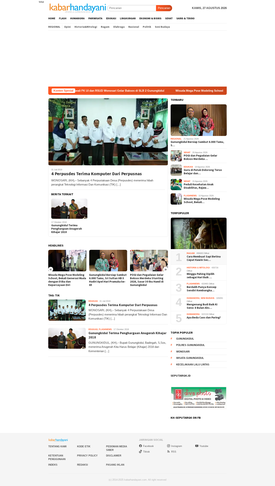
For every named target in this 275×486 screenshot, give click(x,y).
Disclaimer (113, 455)
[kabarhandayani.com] (77, 8)
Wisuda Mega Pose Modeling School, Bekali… (202, 200)
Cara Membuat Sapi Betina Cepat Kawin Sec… (204, 258)
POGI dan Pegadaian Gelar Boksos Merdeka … (200, 157)
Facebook (148, 446)
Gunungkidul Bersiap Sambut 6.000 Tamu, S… (197, 143)
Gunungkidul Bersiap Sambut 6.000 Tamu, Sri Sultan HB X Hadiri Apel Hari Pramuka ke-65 (67, 280)
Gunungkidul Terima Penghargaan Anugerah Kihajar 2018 (66, 229)
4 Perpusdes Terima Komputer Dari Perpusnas (96, 174)
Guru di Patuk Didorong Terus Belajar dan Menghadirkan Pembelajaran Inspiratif (148, 280)
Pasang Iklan (115, 464)
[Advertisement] (137, 58)
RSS (173, 451)
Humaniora (193, 298)
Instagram (176, 446)
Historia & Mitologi (198, 267)
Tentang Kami (57, 446)
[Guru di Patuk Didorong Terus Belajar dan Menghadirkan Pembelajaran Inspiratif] (149, 260)
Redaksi (82, 464)
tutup (41, 2)
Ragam (191, 253)
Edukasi (93, 301)
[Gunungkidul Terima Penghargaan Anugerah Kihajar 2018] (69, 209)
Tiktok (146, 451)
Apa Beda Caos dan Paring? (204, 317)
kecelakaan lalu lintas (192, 364)
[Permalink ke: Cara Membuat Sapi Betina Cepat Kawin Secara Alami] (199, 233)
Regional (176, 139)
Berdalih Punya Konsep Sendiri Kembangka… (201, 288)
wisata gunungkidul (190, 358)
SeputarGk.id (181, 375)
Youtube (203, 446)
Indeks (52, 464)
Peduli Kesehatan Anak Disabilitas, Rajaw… (198, 186)
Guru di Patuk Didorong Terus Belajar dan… (203, 171)
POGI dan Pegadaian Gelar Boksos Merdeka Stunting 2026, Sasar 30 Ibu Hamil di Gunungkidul (106, 280)
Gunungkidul (185, 338)
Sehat (187, 152)
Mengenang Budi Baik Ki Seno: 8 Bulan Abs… (202, 306)
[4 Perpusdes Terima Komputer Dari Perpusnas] (108, 131)
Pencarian (164, 8)
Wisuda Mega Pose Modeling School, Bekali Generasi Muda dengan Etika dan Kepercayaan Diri (211, 90)
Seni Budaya (207, 298)
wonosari (183, 351)
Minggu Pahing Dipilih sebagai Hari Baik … (200, 275)
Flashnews (105, 329)
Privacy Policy (87, 455)
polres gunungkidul (190, 345)
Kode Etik (83, 446)
